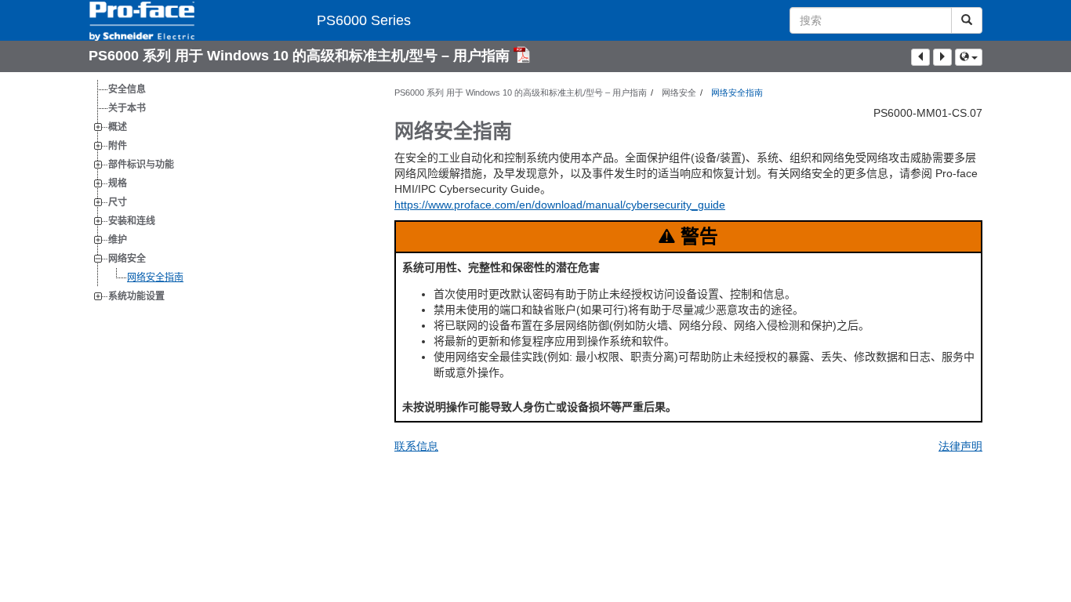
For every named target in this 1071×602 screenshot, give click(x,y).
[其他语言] (968, 57)
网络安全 (127, 258)
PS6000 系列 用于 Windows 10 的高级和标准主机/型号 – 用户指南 (301, 55)
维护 (117, 239)
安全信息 (127, 89)
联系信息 (416, 446)
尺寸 (117, 202)
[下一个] (942, 57)
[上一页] (920, 57)
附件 (117, 145)
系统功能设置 (136, 296)
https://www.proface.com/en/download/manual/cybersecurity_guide (559, 204)
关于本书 (127, 108)
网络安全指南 (155, 277)
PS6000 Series (364, 20)
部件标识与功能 (141, 164)
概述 (117, 126)
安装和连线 (131, 221)
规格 (117, 183)
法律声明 (960, 446)
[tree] (230, 193)
